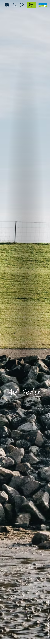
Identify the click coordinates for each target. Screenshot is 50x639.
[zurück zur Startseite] (42, 5)
